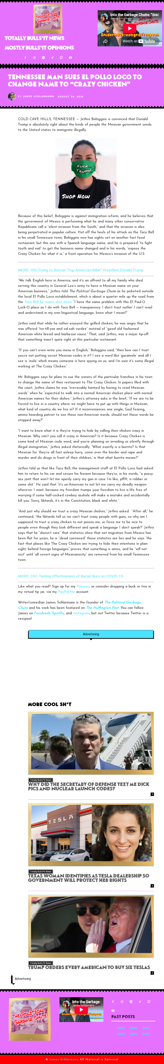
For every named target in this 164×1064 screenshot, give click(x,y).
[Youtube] (70, 57)
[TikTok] (52, 57)
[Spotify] (43, 57)
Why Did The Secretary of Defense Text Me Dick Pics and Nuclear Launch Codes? (88, 787)
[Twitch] (61, 57)
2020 (146, 1034)
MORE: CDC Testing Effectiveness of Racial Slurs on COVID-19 (70, 576)
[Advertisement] (91, 673)
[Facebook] (25, 57)
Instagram (81, 613)
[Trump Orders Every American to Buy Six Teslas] (91, 926)
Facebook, (42, 613)
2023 (146, 1028)
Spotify (58, 613)
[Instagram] (34, 57)
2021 (133, 1034)
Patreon (83, 586)
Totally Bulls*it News (40, 780)
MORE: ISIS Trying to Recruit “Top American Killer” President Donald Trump (81, 270)
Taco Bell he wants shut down (48, 302)
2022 (121, 1034)
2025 (121, 1028)
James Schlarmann (38, 96)
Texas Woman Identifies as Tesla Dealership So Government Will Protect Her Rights (88, 878)
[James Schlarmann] (13, 97)
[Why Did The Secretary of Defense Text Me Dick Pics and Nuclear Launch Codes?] (91, 743)
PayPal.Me (66, 592)
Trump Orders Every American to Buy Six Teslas (89, 967)
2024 (133, 1028)
